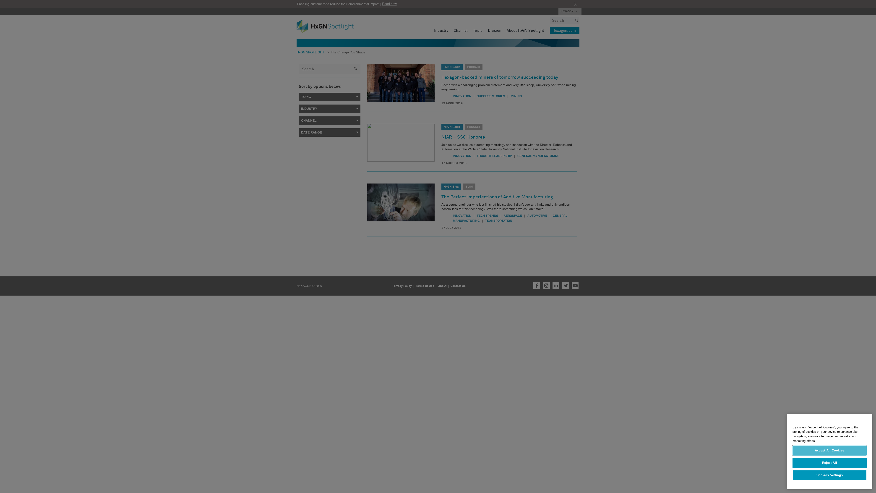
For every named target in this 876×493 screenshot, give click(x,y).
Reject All (829, 462)
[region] (829, 451)
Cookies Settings (829, 475)
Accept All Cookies (829, 450)
